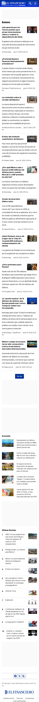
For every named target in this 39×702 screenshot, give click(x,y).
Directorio (20, 698)
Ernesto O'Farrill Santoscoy (12, 88)
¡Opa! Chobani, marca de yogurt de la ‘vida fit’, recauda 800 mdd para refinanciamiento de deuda (13, 241)
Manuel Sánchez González (12, 127)
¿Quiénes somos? (8, 698)
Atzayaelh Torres (9, 291)
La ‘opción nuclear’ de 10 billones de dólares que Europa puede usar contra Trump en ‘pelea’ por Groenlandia (13, 303)
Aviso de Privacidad (19, 701)
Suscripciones (29, 698)
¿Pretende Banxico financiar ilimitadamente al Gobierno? (13, 61)
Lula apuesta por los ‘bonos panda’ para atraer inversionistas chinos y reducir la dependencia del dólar (12, 32)
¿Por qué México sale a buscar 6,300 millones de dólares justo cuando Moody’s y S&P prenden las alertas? (13, 172)
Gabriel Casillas (9, 160)
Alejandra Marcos (9, 229)
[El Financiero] (13, 3)
